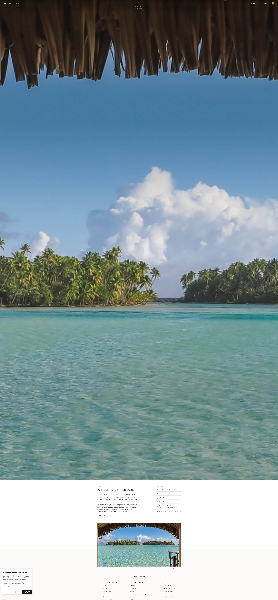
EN (252, 3)
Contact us (16, 3)
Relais (273, 3)
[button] (5, 3)
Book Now (263, 3)
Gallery (9, 3)
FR (255, 3)
